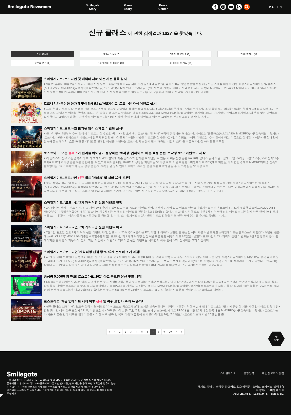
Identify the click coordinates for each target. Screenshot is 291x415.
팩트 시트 (92, 7)
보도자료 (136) (42, 63)
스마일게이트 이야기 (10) (111, 63)
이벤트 (90, 15)
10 (170, 331)
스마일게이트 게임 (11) (180, 63)
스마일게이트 (228, 373)
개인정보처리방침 (273, 373)
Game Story (128, 7)
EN (279, 7)
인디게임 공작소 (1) (179, 54)
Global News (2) (111, 54)
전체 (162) (42, 54)
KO (272, 7)
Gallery (163, 7)
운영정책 (249, 373)
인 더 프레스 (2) (248, 54)
